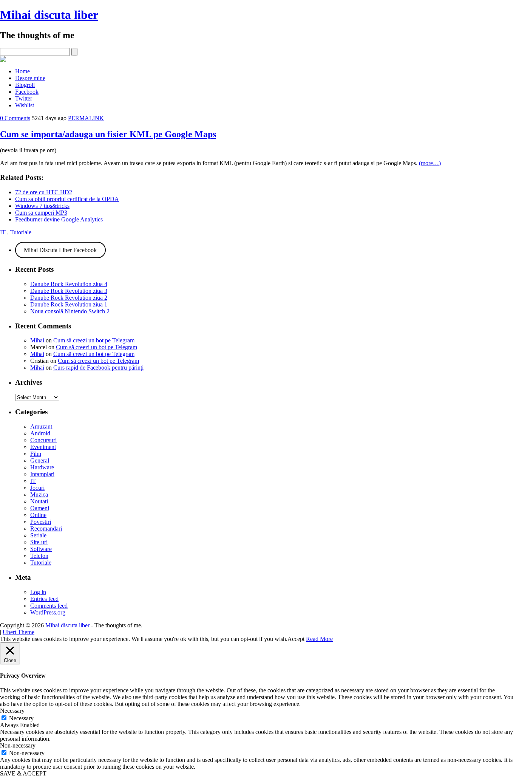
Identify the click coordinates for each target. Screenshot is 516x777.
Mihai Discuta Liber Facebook (60, 250)
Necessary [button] (12, 710)
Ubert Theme (18, 632)
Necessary (21, 718)
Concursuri (43, 440)
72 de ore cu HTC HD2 (43, 192)
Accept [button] (295, 639)
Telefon (39, 556)
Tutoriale (20, 232)
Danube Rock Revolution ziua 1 (68, 304)
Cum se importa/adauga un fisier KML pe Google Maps (108, 134)
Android (40, 433)
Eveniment (43, 447)
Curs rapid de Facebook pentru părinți (98, 367)
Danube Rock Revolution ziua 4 (68, 284)
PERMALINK (86, 118)
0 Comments (15, 118)
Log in (38, 592)
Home (22, 71)
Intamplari (42, 474)
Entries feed (44, 599)
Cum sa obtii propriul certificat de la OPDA (67, 199)
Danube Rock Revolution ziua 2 (68, 297)
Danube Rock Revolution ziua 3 (68, 291)
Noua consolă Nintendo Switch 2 (70, 311)
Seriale (38, 535)
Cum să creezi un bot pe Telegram (93, 340)
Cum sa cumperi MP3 (41, 212)
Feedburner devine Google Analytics (59, 219)
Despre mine (30, 78)
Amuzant (41, 426)
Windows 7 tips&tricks (42, 206)
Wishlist (24, 105)
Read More (319, 639)
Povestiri (40, 522)
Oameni (39, 508)
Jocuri (37, 487)
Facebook (27, 91)
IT (3, 232)
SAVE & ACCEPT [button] (23, 773)
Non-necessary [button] (18, 745)
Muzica (39, 494)
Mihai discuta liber (49, 15)
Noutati (39, 501)
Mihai (37, 340)
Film (35, 453)
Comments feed (49, 605)
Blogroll (25, 85)
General (39, 460)
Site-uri (39, 542)
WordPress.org (47, 612)
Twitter (23, 98)
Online (38, 515)
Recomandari (46, 528)
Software (41, 549)
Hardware (42, 467)
